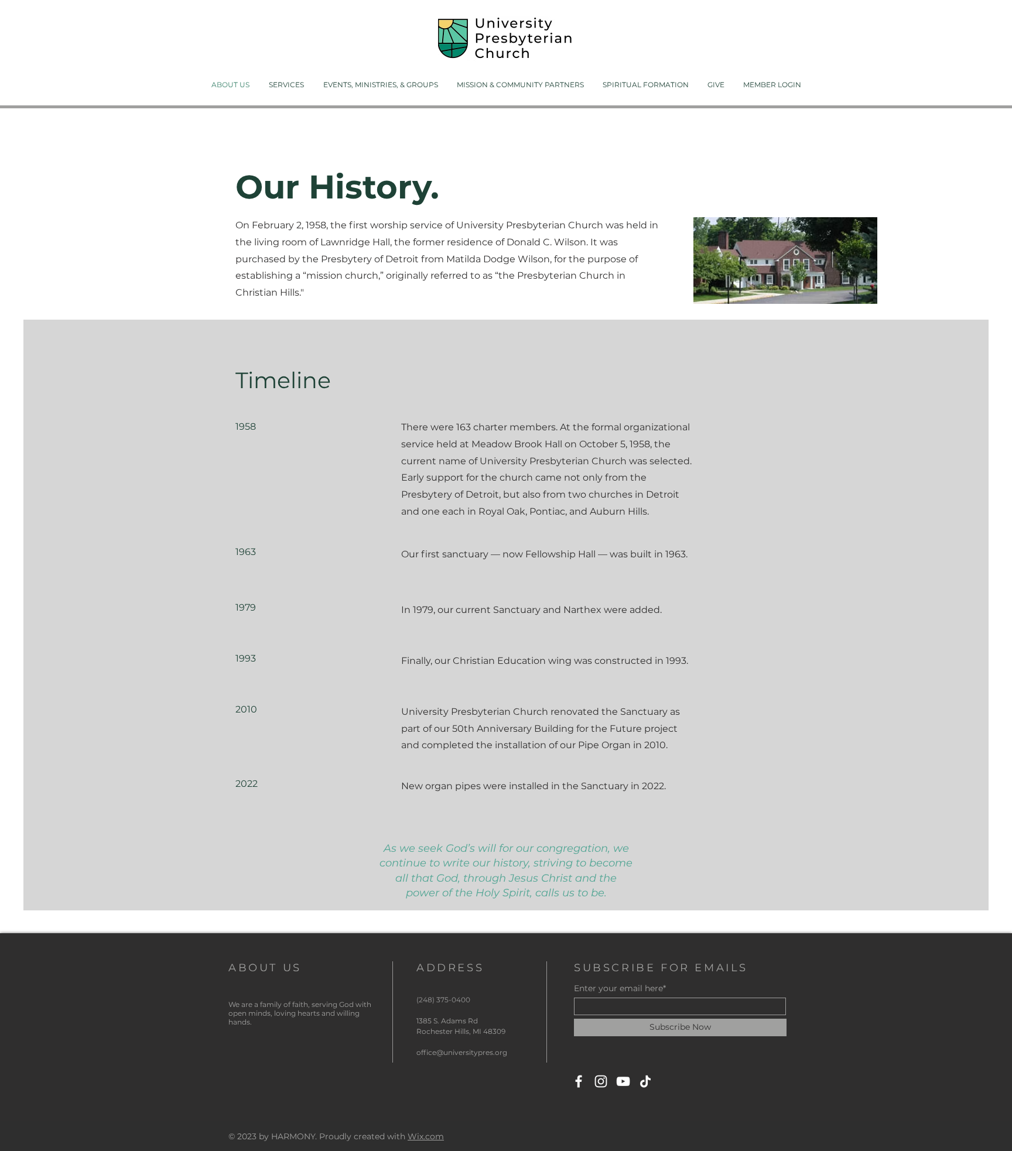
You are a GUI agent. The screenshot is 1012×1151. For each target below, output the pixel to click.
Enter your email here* (620, 988)
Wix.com (426, 1136)
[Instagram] (601, 1081)
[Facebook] (578, 1081)
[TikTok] (645, 1081)
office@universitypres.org (461, 1052)
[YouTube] (623, 1081)
